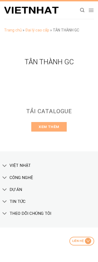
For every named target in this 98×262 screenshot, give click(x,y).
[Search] (82, 10)
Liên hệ (78, 241)
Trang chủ (13, 30)
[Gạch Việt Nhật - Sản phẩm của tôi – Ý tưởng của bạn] (31, 10)
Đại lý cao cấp (37, 30)
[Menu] (91, 10)
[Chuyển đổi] (4, 166)
